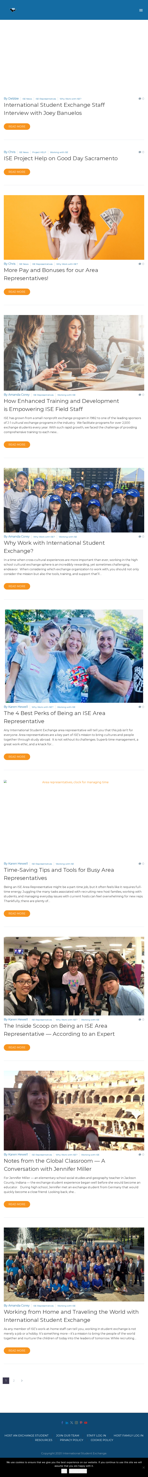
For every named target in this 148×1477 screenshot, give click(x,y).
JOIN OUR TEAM (67, 1435)
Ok (64, 1471)
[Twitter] (71, 1422)
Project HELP (39, 152)
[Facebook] (62, 1422)
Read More (16, 126)
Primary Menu (141, 10)
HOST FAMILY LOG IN (128, 1435)
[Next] (22, 1380)
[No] (143, 1467)
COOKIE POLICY (102, 1440)
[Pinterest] (81, 1422)
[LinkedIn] (67, 1422)
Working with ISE (59, 152)
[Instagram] (76, 1422)
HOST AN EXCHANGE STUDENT (27, 1435)
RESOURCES (43, 1440)
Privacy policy (78, 1471)
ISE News (27, 98)
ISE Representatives (46, 98)
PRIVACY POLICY (71, 1440)
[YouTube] (85, 1422)
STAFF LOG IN (96, 1435)
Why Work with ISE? (70, 98)
